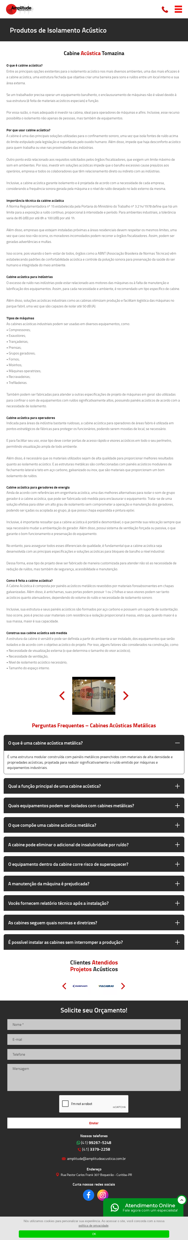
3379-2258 (96, 1149)
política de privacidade (93, 1225)
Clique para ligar (165, 9)
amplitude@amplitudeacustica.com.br (96, 1158)
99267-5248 (96, 1142)
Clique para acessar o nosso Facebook (88, 1195)
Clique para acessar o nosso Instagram (102, 1195)
